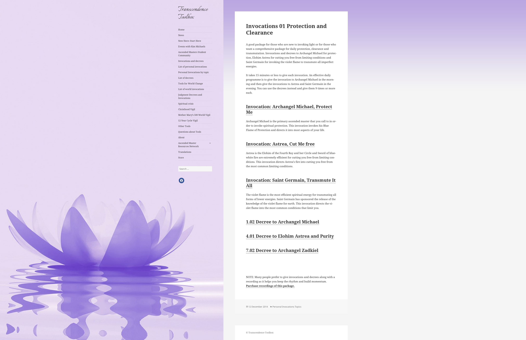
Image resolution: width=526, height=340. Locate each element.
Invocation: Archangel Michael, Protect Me (289, 109)
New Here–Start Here (189, 40)
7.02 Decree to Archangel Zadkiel (282, 250)
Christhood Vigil (186, 109)
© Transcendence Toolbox (259, 332)
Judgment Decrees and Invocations (190, 96)
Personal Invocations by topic (193, 72)
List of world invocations (191, 89)
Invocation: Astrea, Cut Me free (280, 144)
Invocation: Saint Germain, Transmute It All (291, 182)
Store (181, 157)
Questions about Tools (189, 131)
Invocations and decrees (191, 61)
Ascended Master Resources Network (188, 145)
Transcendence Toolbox (193, 13)
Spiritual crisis (185, 103)
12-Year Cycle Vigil (188, 120)
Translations (184, 151)
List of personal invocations (192, 66)
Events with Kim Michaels (191, 46)
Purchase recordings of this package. (270, 286)
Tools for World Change (190, 83)
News (181, 35)
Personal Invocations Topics (286, 306)
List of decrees (185, 77)
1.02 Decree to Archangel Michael (282, 222)
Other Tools (184, 126)
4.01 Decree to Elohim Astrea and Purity (290, 236)
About (181, 137)
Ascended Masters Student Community (192, 54)
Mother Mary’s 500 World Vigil (194, 114)
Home (181, 29)
